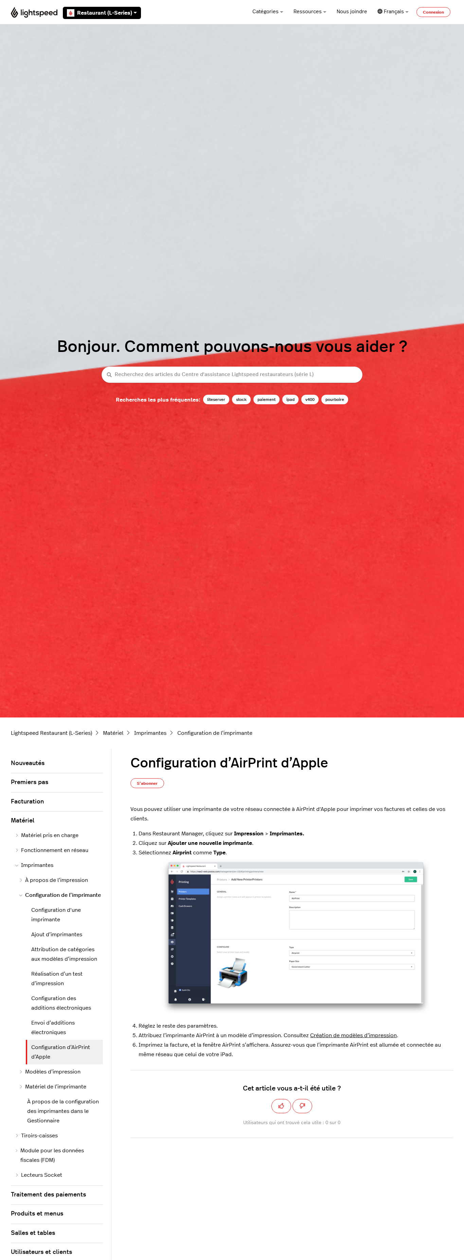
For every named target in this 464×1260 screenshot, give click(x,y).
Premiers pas (29, 782)
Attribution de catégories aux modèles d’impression (64, 954)
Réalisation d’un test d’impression (57, 978)
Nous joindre (352, 11)
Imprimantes (150, 733)
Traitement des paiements (48, 1195)
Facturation (27, 802)
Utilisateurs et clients (41, 1252)
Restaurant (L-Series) (104, 13)
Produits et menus (37, 1214)
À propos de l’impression (56, 880)
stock (241, 399)
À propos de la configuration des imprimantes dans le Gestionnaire (63, 1111)
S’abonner (147, 783)
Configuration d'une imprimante (56, 914)
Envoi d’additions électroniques (53, 1027)
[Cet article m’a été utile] (281, 1106)
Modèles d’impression (53, 1072)
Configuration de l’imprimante (214, 733)
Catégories (265, 11)
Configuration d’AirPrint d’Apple (60, 1052)
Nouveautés (27, 763)
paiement (266, 399)
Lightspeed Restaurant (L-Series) (51, 733)
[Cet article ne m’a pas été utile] (302, 1106)
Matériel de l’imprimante (55, 1086)
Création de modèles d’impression (353, 1035)
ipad (290, 399)
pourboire (334, 399)
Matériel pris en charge (49, 835)
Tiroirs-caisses (39, 1135)
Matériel (113, 733)
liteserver (216, 399)
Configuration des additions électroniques (61, 1003)
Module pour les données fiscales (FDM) (52, 1155)
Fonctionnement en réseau (54, 850)
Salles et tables (33, 1233)
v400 (310, 399)
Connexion (433, 12)
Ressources (307, 11)
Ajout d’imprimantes (56, 934)
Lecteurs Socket (41, 1175)
